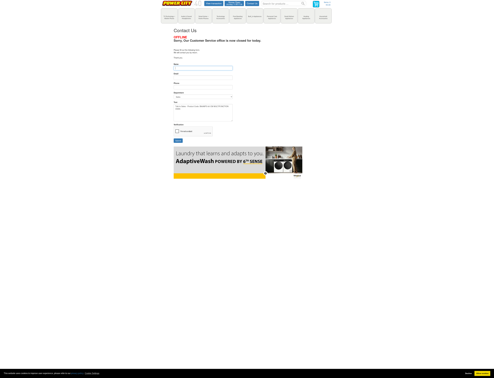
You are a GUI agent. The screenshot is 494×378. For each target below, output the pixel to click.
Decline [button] (468, 373)
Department (179, 92)
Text (175, 102)
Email (176, 73)
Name (176, 64)
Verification (179, 124)
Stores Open (234, 3)
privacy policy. (77, 373)
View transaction (214, 3)
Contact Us (252, 3)
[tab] (169, 15)
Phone (176, 83)
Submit (178, 140)
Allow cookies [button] (482, 373)
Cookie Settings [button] (92, 373)
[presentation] (169, 15)
